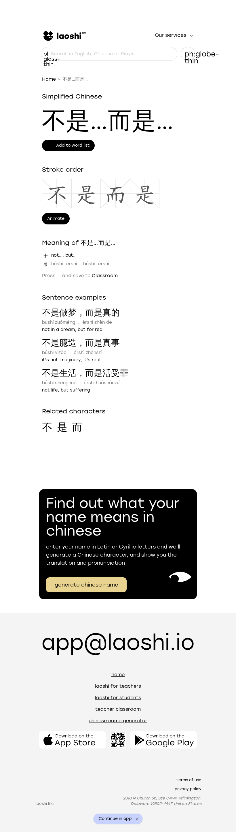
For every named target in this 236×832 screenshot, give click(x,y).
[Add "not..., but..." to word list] (45, 255)
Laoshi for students (118, 697)
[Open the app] (72, 739)
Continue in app (115, 819)
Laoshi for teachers (118, 686)
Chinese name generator (118, 720)
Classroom (105, 275)
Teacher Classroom (118, 709)
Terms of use (188, 780)
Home (49, 79)
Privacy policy (188, 789)
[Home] (64, 35)
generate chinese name (86, 585)
